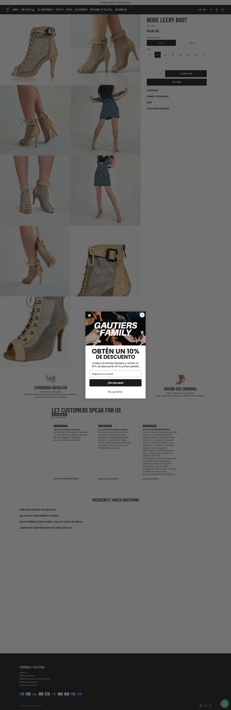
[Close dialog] (142, 315)
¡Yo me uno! (115, 383)
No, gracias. (115, 391)
